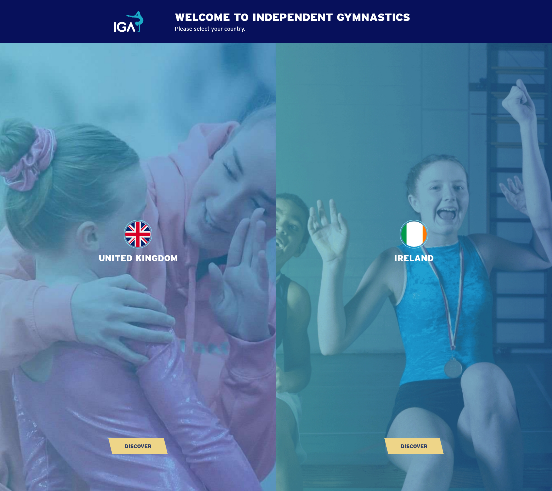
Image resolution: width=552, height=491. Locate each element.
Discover (138, 446)
